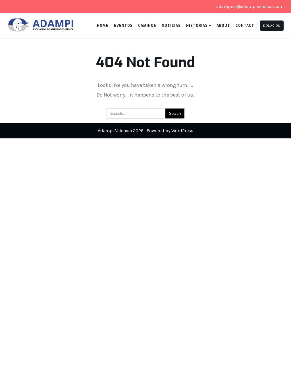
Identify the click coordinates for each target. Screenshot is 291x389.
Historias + (198, 25)
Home (103, 25)
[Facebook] (23, 6)
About (223, 25)
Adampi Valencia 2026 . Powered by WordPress (145, 130)
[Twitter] (13, 6)
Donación (271, 26)
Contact (245, 25)
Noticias (171, 25)
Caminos (147, 25)
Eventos (123, 25)
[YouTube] (33, 6)
